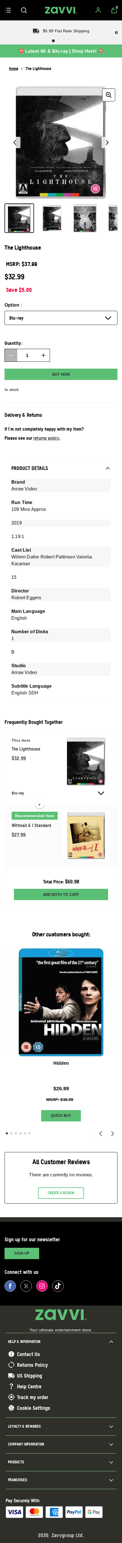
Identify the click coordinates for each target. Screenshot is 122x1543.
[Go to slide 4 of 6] (20, 1133)
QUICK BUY (61, 1115)
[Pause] (116, 32)
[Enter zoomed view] (108, 94)
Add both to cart (61, 894)
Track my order (32, 1397)
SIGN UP (22, 1253)
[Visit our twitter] (26, 1286)
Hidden (61, 1063)
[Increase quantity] (43, 355)
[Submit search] (23, 10)
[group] (61, 142)
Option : (13, 305)
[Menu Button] (8, 10)
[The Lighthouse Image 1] (19, 218)
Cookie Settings (33, 1408)
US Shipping (29, 1375)
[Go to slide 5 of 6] (25, 1133)
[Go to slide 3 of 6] (16, 1133)
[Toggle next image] (107, 142)
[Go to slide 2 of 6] (11, 1133)
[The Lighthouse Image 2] (52, 218)
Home (13, 68)
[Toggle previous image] (14, 142)
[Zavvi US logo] (61, 10)
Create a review (61, 1193)
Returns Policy (32, 1365)
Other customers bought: (61, 934)
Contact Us (28, 1354)
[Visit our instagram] (42, 1286)
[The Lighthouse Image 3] (85, 218)
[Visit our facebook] (10, 1286)
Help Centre (29, 1386)
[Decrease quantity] (11, 355)
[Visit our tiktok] (58, 1286)
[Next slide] (112, 1133)
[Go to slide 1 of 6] (7, 1133)
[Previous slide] (101, 1133)
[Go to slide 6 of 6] (29, 1133)
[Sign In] (98, 10)
